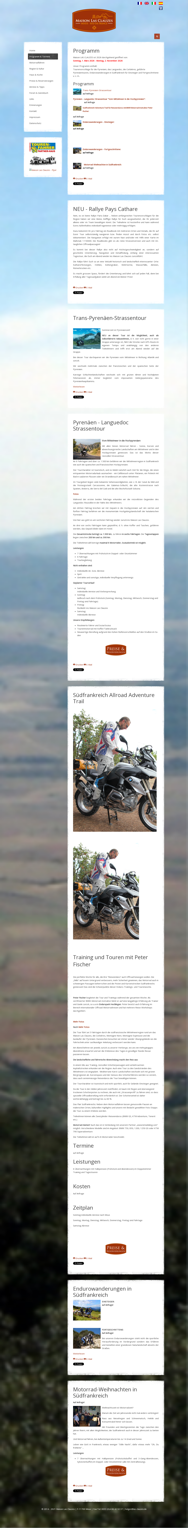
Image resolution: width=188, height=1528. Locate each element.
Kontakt (33, 111)
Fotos (76, 494)
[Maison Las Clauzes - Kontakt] (43, 160)
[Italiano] (154, 3)
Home (32, 50)
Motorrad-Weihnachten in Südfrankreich (105, 1392)
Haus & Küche (36, 74)
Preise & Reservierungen (41, 80)
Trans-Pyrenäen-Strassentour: (97, 90)
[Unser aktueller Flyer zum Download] (43, 169)
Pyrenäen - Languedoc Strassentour (101, 425)
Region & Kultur (36, 68)
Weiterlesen (79, 386)
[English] (147, 3)
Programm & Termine (39, 56)
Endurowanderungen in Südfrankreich (102, 1291)
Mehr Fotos (78, 1021)
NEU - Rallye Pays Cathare (105, 208)
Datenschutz (35, 123)
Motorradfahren (36, 62)
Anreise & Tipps (36, 86)
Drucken (79, 178)
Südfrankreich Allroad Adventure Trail (114, 698)
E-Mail (89, 178)
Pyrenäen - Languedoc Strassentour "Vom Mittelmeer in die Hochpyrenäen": (109, 99)
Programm (86, 50)
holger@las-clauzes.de (136, 1509)
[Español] (161, 3)
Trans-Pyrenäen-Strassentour (109, 317)
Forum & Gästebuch (38, 92)
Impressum (34, 117)
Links (31, 99)
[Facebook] (161, 7)
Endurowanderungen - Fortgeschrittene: (102, 149)
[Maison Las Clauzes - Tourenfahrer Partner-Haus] (42, 147)
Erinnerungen (35, 105)
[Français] (140, 3)
